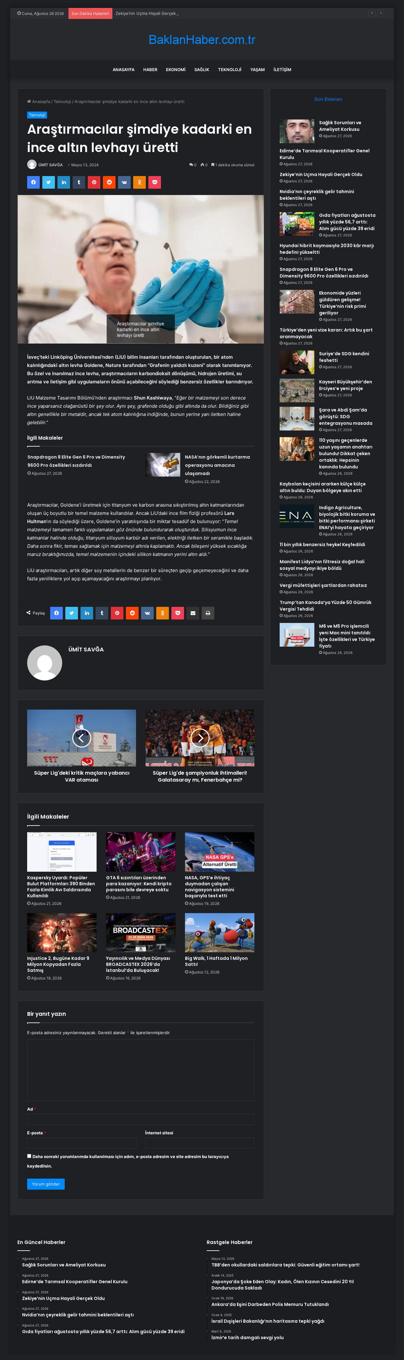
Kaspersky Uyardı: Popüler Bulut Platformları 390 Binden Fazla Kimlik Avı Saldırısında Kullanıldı (61, 887)
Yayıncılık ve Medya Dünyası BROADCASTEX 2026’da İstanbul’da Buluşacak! (138, 964)
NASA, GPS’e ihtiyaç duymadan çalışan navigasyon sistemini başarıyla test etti (209, 887)
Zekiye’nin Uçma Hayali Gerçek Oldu (151, 13)
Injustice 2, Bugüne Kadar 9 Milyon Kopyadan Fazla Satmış (58, 964)
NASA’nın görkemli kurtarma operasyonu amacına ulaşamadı (217, 465)
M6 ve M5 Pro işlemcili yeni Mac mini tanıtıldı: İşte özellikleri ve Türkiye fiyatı (347, 636)
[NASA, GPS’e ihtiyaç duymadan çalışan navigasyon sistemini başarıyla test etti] (219, 851)
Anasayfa (123, 69)
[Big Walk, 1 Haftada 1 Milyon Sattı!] (219, 932)
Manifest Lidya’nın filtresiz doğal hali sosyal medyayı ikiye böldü (322, 564)
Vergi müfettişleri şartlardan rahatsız (323, 585)
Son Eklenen (328, 99)
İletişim (282, 69)
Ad (31, 1109)
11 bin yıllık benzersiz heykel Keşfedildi (322, 544)
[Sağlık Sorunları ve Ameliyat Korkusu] (297, 131)
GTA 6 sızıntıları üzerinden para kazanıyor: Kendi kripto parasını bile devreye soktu (139, 884)
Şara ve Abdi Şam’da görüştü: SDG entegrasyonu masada (345, 416)
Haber (150, 69)
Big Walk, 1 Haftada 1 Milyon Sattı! (216, 961)
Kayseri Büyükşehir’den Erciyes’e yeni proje (345, 385)
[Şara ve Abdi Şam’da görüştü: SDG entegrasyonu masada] (297, 418)
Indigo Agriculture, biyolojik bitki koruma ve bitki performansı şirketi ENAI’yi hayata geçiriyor (347, 517)
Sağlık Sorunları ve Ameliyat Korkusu (340, 125)
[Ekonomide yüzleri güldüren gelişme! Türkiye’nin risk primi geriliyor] (297, 302)
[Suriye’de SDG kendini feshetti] (297, 362)
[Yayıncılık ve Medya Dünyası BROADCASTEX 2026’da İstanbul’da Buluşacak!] (140, 932)
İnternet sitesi (159, 1132)
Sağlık (201, 69)
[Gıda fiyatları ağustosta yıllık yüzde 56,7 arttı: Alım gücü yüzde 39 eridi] (297, 224)
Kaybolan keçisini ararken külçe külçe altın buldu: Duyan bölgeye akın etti (323, 487)
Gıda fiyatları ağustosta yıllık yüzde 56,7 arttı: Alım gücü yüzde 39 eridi (347, 222)
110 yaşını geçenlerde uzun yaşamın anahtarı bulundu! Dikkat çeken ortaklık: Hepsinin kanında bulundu (345, 453)
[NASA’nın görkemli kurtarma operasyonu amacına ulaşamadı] (163, 465)
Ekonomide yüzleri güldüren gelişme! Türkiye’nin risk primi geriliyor (342, 303)
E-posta (36, 1132)
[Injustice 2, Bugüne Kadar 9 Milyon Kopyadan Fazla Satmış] (62, 932)
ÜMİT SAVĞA (51, 164)
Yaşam (257, 69)
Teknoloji (229, 69)
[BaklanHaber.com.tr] (202, 39)
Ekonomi (176, 69)
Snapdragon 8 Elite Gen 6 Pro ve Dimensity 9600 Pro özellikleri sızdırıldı (324, 272)
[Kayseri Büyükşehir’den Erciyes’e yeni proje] (297, 390)
